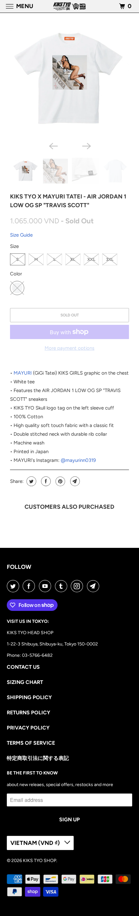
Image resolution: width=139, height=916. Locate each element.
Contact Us (23, 667)
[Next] (86, 145)
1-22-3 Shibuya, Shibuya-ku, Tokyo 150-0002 (52, 644)
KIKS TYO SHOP (39, 860)
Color (16, 274)
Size (14, 246)
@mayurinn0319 (78, 460)
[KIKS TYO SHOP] (69, 6)
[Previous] (53, 145)
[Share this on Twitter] (30, 481)
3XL (109, 259)
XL (72, 259)
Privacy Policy (28, 728)
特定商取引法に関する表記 (38, 758)
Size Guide (21, 235)
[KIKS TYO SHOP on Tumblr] (62, 586)
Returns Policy (28, 712)
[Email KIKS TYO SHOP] (94, 586)
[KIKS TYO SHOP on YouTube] (46, 586)
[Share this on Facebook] (45, 481)
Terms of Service (31, 743)
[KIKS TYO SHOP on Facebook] (30, 586)
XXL (91, 259)
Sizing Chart (25, 682)
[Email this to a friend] (74, 481)
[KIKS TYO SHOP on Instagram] (78, 586)
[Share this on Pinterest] (59, 481)
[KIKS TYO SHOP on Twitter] (14, 586)
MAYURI (23, 373)
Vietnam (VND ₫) (35, 843)
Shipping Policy (29, 697)
